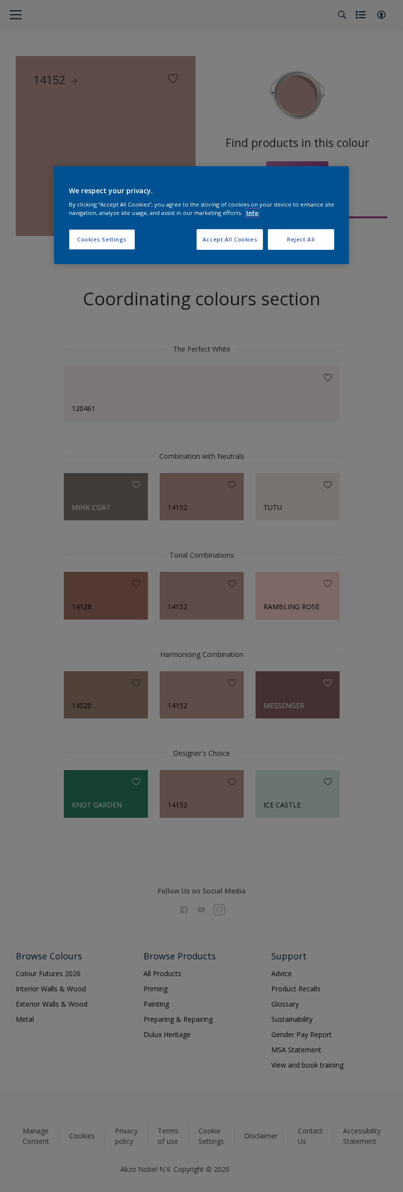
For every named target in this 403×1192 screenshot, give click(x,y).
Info (252, 212)
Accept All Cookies (229, 239)
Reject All (301, 239)
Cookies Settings (102, 239)
